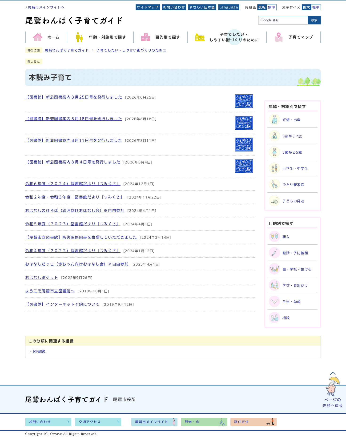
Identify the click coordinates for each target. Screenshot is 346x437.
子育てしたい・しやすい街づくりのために (131, 50)
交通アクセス (90, 422)
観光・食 (192, 422)
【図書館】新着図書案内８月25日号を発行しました (73, 97)
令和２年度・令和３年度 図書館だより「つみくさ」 (75, 197)
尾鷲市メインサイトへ (46, 7)
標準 (271, 7)
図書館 (39, 351)
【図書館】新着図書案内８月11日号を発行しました (73, 140)
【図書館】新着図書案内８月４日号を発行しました (73, 162)
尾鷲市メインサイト (151, 422)
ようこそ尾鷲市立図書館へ (50, 291)
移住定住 (241, 422)
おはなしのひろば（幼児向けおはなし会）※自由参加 (75, 210)
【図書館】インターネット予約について (62, 304)
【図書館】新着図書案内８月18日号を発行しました (73, 119)
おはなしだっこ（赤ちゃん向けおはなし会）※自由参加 (77, 264)
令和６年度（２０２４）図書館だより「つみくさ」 (73, 184)
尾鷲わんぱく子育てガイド (67, 50)
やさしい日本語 (202, 7)
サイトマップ (148, 7)
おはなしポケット (41, 277)
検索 (314, 20)
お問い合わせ (174, 7)
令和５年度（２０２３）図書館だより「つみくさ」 (73, 224)
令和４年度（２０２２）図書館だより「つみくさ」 (73, 251)
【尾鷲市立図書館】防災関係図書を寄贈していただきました (81, 237)
